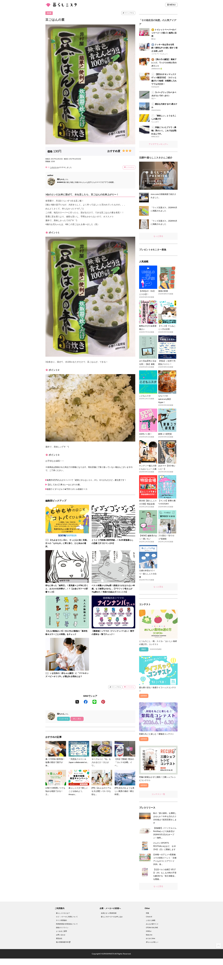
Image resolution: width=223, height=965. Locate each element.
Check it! (149, 917)
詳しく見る (77, 719)
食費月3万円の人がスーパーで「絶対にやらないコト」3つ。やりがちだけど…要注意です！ (86, 480)
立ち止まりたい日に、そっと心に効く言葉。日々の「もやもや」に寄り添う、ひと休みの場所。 (67, 543)
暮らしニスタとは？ (63, 913)
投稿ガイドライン (62, 928)
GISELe (148, 931)
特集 (147, 913)
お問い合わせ (60, 935)
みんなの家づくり (152, 924)
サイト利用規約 (61, 920)
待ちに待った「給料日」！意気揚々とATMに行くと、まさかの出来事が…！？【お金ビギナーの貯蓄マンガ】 (66, 588)
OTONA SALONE (152, 928)
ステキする (130, 167)
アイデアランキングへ (158, 144)
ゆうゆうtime (150, 938)
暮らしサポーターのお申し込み (112, 917)
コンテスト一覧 (158, 794)
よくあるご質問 (61, 931)
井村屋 (49, 13)
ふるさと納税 (150, 920)
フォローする (63, 719)
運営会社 (59, 938)
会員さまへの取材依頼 (108, 913)
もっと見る (158, 236)
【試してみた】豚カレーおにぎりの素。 (64, 484)
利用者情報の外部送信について (67, 924)
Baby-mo (149, 935)
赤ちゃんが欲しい (152, 942)
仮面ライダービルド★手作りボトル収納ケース (67, 489)
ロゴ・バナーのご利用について (67, 917)
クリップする (129, 13)
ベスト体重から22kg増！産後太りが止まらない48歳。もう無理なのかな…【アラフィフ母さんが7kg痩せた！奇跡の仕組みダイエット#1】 (113, 588)
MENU (172, 5)
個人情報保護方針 (62, 942)
